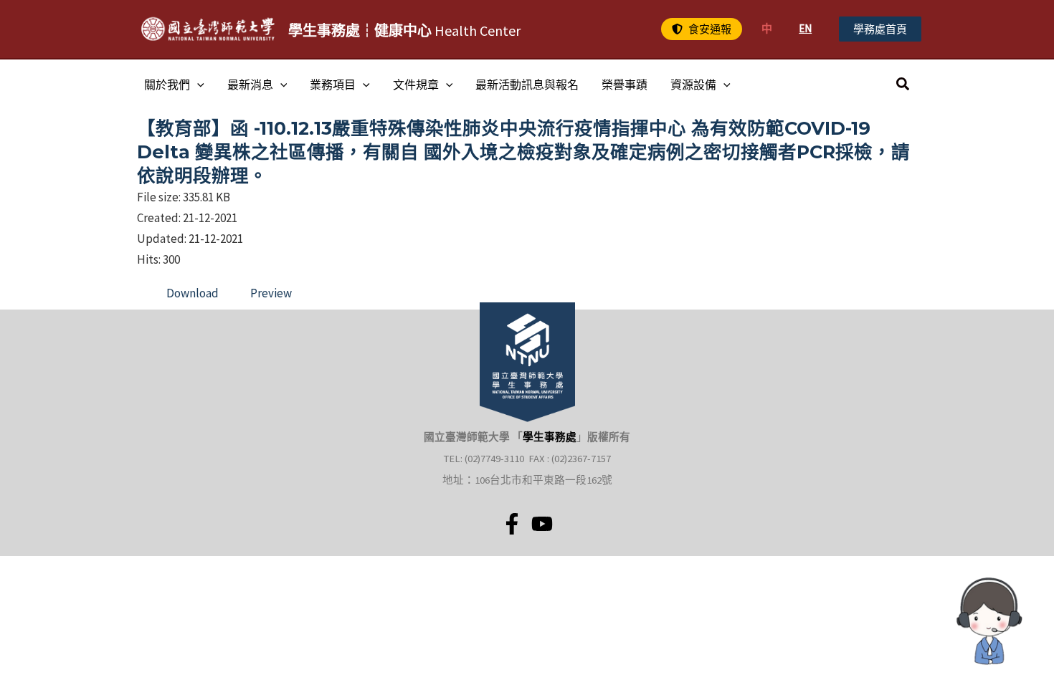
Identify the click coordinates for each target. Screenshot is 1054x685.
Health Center (404, 30)
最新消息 (250, 84)
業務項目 (333, 84)
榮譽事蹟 (624, 84)
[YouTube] (542, 524)
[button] (701, 29)
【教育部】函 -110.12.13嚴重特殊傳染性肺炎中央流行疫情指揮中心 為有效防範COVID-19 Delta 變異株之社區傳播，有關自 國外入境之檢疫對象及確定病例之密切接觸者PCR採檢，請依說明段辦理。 (523, 151)
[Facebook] (512, 524)
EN (805, 28)
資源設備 (693, 84)
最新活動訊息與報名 (527, 84)
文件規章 (416, 84)
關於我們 (167, 84)
